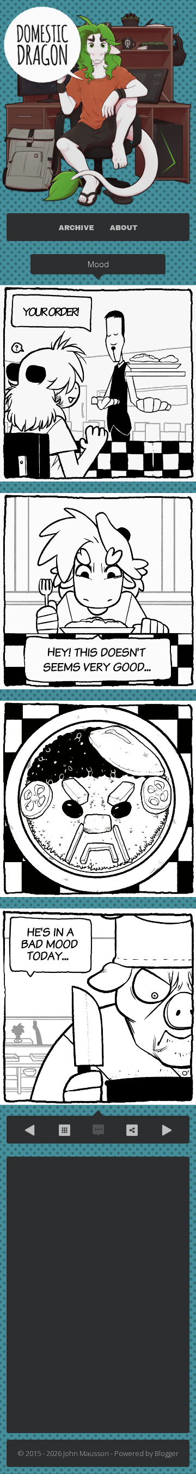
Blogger (167, 1453)
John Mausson (86, 1453)
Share (132, 1130)
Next (165, 1130)
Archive (64, 1130)
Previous (30, 1130)
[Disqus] (98, 1294)
